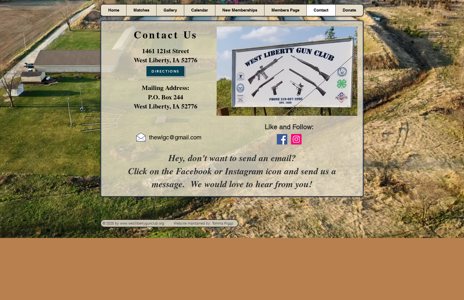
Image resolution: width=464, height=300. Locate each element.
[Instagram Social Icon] (296, 139)
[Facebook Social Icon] (282, 139)
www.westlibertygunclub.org (142, 223)
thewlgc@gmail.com (175, 137)
